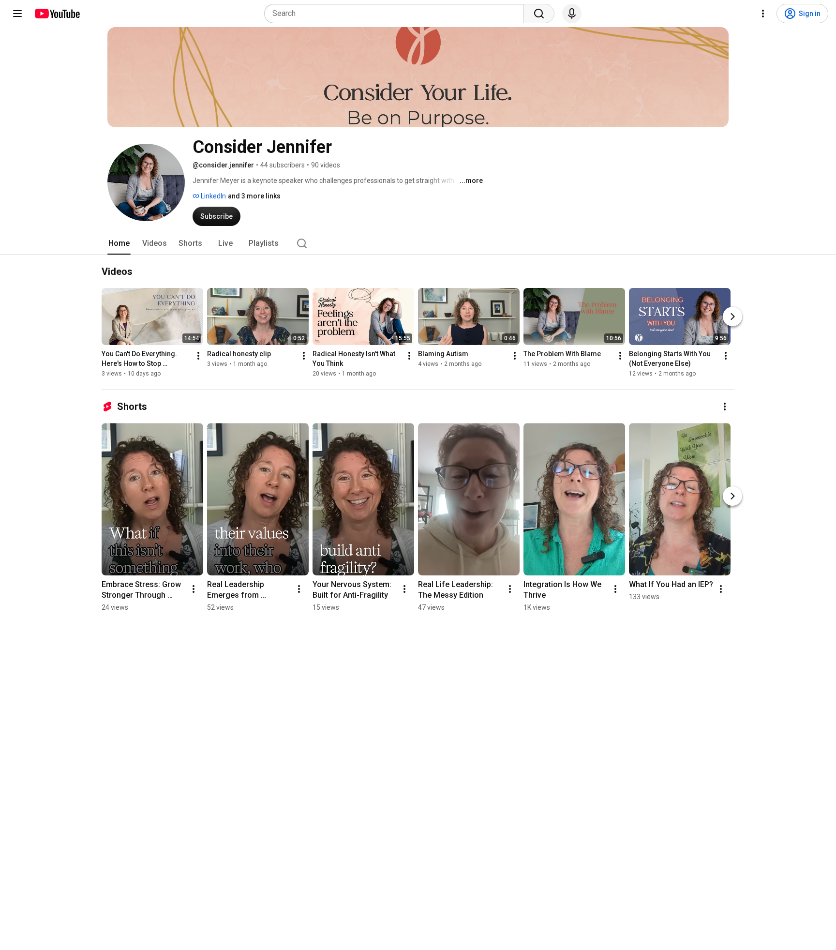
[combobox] (397, 13)
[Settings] (763, 13)
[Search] (538, 13)
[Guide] (17, 13)
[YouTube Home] (57, 13)
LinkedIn (212, 196)
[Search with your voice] (572, 13)
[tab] (119, 243)
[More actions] (198, 355)
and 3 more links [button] (254, 196)
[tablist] (418, 243)
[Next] (732, 316)
